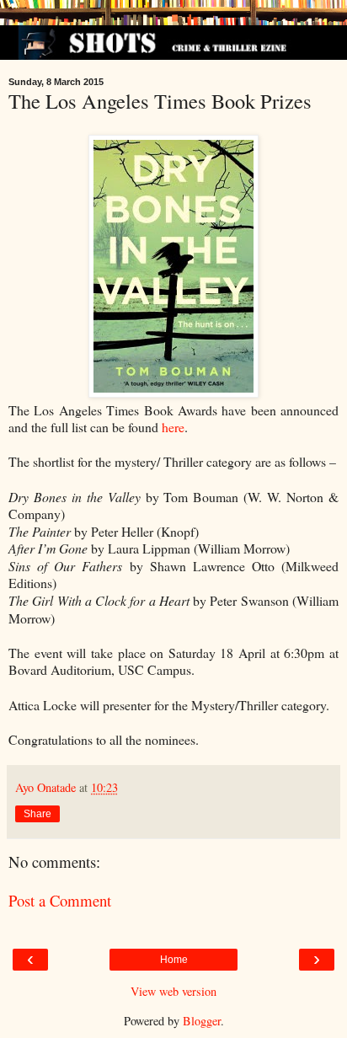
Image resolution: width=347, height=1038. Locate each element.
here (173, 427)
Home (174, 960)
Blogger (202, 1021)
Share (37, 814)
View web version (173, 991)
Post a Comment (59, 900)
